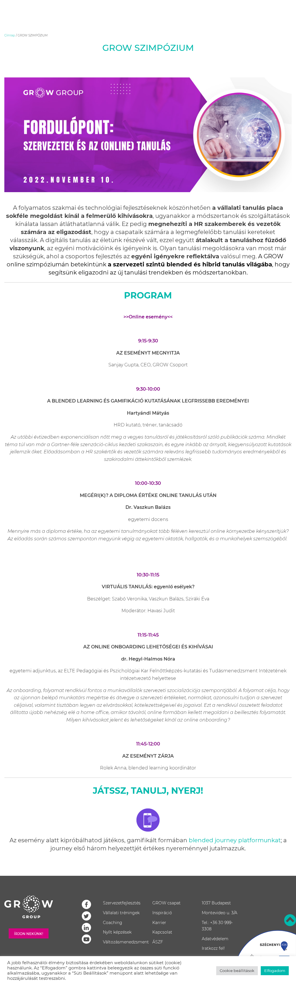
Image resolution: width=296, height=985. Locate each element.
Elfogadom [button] (274, 970)
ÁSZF (157, 942)
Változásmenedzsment (126, 942)
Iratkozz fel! (213, 948)
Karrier (159, 922)
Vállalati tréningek (121, 912)
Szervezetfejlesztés (121, 903)
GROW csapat (166, 903)
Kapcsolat (162, 932)
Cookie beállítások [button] (237, 970)
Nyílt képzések (117, 932)
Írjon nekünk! (28, 934)
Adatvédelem (215, 938)
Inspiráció (162, 912)
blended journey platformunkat (234, 840)
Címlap (9, 35)
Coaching (112, 922)
